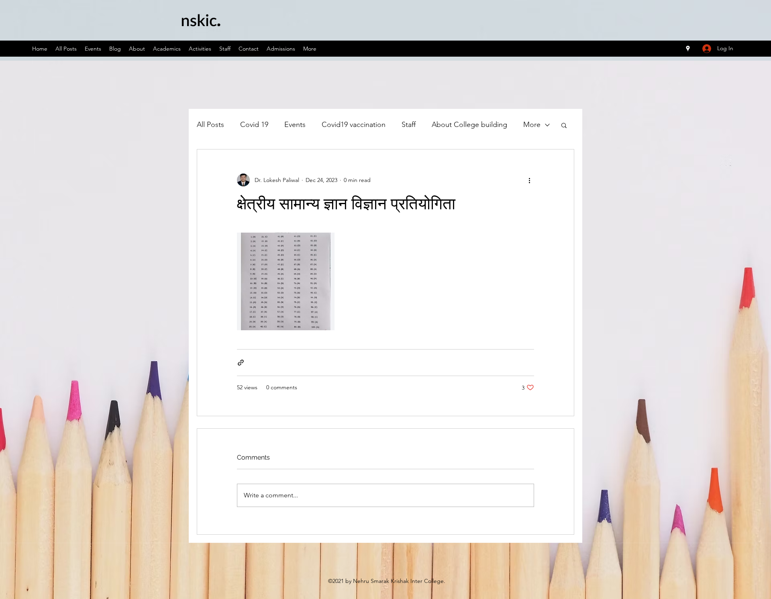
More (532, 124)
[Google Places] (688, 49)
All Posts (210, 124)
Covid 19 (254, 124)
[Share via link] (241, 362)
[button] (564, 125)
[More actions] (529, 180)
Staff (409, 124)
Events (295, 124)
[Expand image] (286, 281)
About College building (469, 124)
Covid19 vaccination (354, 124)
